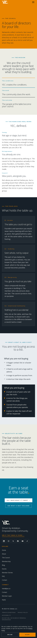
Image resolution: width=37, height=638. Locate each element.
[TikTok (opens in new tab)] (27, 541)
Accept (27, 634)
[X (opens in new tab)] (13, 541)
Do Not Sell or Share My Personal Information (14, 618)
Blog (3, 565)
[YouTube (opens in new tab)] (22, 541)
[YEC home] (5, 2)
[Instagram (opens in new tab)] (8, 541)
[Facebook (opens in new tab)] (18, 541)
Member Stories (7, 573)
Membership (6, 561)
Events (4, 569)
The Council (6, 558)
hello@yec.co (6, 589)
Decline (9, 634)
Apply (4, 600)
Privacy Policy (23, 612)
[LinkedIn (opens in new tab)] (4, 541)
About (4, 554)
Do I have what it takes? (18, 500)
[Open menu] (33, 2)
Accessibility (6, 615)
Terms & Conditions (8, 612)
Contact (4, 580)
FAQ (3, 576)
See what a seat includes (18, 505)
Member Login (7, 596)
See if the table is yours (13, 535)
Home (4, 550)
